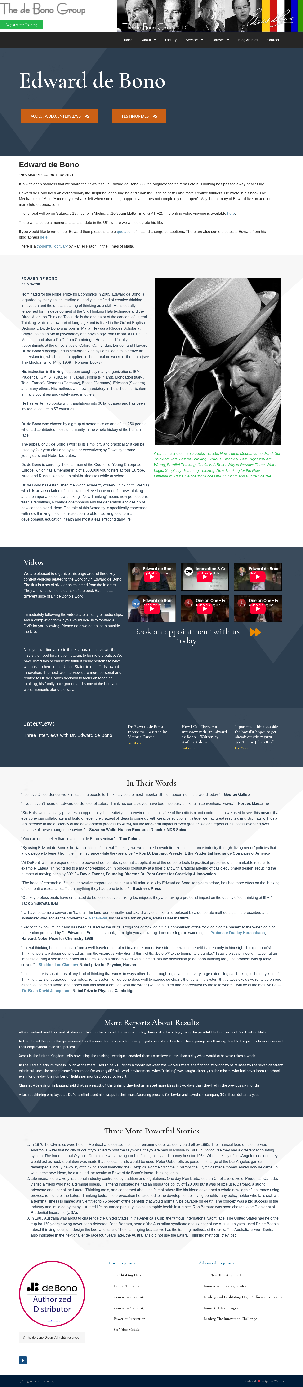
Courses (218, 40)
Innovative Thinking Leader (225, 1286)
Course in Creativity (129, 1297)
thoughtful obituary (52, 246)
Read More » (134, 742)
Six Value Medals (127, 1329)
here (231, 213)
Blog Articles (248, 40)
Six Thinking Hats (127, 1275)
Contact (273, 40)
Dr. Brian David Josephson (46, 991)
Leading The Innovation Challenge (230, 1318)
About (146, 40)
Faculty (171, 40)
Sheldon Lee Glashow (58, 965)
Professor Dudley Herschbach (237, 933)
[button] (21, 24)
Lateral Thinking (126, 1286)
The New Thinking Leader (224, 1275)
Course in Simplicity (129, 1307)
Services (192, 40)
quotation (125, 232)
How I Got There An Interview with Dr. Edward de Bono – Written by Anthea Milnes (204, 734)
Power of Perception (129, 1318)
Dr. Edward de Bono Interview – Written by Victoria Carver (147, 731)
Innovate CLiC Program (222, 1307)
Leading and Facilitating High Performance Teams (243, 1297)
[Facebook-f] (23, 1360)
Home (128, 40)
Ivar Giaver (97, 918)
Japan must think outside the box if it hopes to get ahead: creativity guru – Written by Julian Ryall (256, 734)
